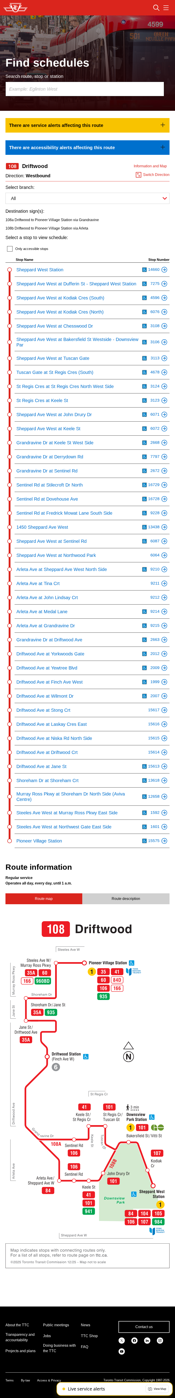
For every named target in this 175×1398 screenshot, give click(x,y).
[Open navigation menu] (166, 8)
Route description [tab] (126, 899)
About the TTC (17, 1325)
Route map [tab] (44, 899)
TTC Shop (89, 1336)
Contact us (144, 1327)
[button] (157, 1389)
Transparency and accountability (20, 1337)
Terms (9, 1380)
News (85, 1325)
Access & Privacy (49, 1380)
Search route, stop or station (34, 76)
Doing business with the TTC (59, 1348)
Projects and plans (20, 1351)
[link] (87, 125)
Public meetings (56, 1325)
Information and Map (150, 166)
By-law (25, 1380)
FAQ (84, 1347)
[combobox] (84, 89)
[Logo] (15, 7)
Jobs (47, 1336)
